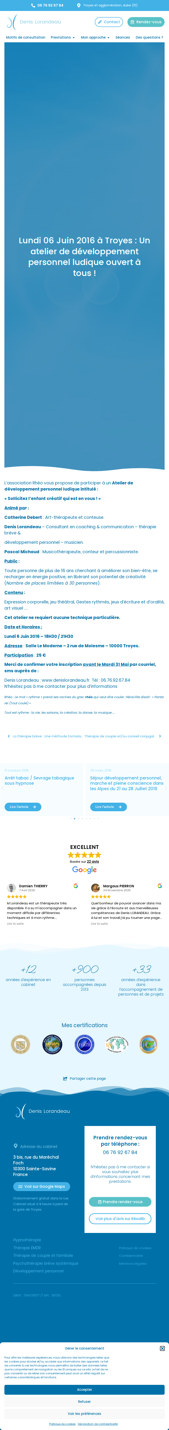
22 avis (93, 861)
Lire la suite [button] (15, 924)
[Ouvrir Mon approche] (108, 37)
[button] (162, 1348)
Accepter (84, 1389)
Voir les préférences (84, 1413)
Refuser (84, 1401)
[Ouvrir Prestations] (73, 37)
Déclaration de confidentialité (98, 1424)
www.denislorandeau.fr (66, 680)
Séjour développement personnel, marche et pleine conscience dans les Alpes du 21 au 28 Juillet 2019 (41, 783)
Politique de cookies (62, 1424)
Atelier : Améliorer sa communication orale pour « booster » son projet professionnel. (126, 783)
